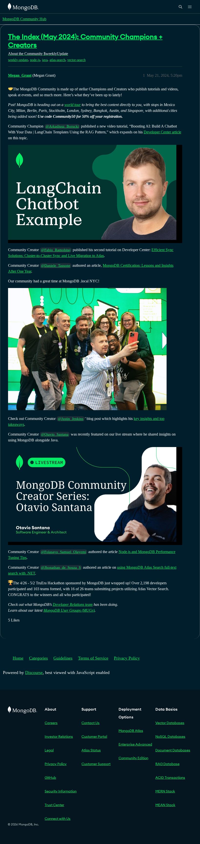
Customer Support (95, 764)
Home (18, 658)
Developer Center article (162, 132)
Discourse (34, 672)
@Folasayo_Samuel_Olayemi (63, 552)
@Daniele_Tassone (55, 265)
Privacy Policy (127, 658)
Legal (49, 750)
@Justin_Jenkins (70, 419)
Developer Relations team (73, 604)
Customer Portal (94, 736)
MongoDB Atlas (131, 730)
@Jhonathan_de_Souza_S (61, 567)
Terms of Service (93, 658)
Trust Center (54, 805)
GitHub (50, 777)
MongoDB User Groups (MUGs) (69, 610)
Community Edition (133, 758)
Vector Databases (169, 723)
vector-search (76, 60)
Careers (51, 723)
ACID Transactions (170, 777)
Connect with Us (57, 818)
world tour (72, 105)
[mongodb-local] (87, 349)
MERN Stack (165, 791)
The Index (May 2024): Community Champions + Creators (85, 40)
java (45, 60)
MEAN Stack (165, 805)
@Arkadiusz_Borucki (62, 126)
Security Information (61, 791)
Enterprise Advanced (135, 744)
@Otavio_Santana (55, 434)
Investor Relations (59, 736)
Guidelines (62, 658)
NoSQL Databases (170, 736)
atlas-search (57, 60)
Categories (38, 658)
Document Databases (172, 750)
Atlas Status (91, 750)
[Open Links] (189, 7)
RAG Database (167, 764)
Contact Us (90, 723)
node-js (35, 60)
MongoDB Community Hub (24, 19)
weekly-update (18, 60)
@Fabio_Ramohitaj (55, 250)
